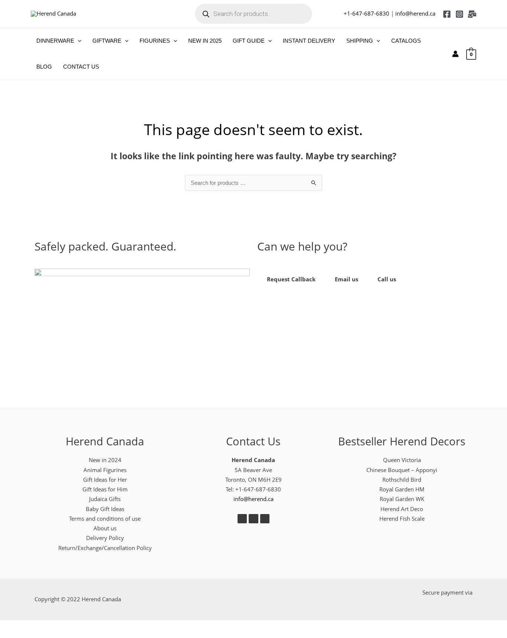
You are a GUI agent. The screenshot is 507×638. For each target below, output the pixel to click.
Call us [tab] (386, 279)
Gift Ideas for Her (105, 479)
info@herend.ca (415, 13)
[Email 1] (472, 14)
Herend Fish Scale (402, 518)
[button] (77, 41)
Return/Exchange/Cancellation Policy (105, 548)
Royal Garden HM (402, 489)
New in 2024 (105, 460)
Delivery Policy (105, 538)
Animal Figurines (105, 470)
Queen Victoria (402, 460)
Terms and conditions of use (105, 518)
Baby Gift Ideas (105, 509)
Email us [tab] (346, 279)
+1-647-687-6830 (366, 13)
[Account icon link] (455, 53)
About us (105, 528)
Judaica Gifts (105, 499)
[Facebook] (447, 14)
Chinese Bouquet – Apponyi (401, 470)
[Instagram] (459, 14)
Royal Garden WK (402, 499)
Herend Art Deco (401, 509)
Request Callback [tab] (291, 279)
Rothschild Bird (401, 479)
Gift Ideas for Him (105, 489)
